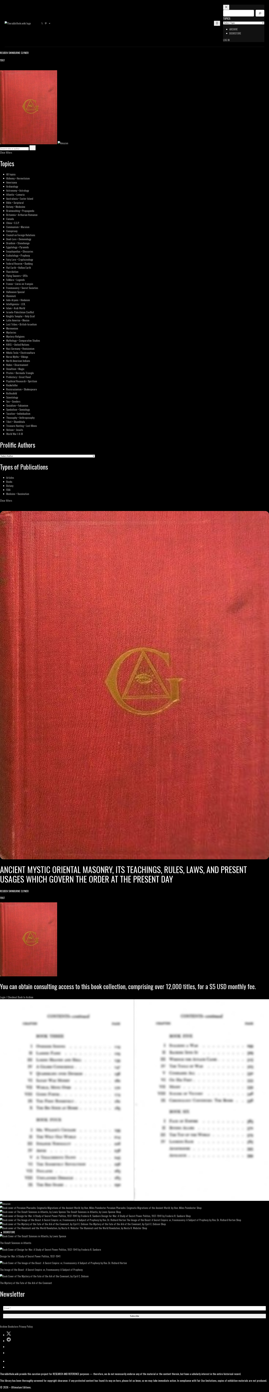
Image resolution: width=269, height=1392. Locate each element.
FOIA (8, 490)
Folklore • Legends (15, 280)
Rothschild (11, 393)
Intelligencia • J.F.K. (15, 304)
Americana (11, 182)
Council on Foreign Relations (20, 235)
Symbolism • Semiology (18, 409)
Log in (226, 40)
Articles (10, 478)
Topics (226, 18)
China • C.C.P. (12, 223)
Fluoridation (12, 272)
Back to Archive (25, 997)
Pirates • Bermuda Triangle (20, 373)
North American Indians (18, 361)
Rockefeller (12, 385)
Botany (9, 486)
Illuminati (11, 296)
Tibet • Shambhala (15, 422)
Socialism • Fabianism (17, 405)
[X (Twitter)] (5, 68)
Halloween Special (15, 292)
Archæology (12, 186)
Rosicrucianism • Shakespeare (21, 389)
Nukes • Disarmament (17, 365)
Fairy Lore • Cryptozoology (19, 259)
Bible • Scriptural (15, 203)
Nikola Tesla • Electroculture (20, 353)
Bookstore (13, 1326)
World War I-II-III (14, 434)
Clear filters (6, 152)
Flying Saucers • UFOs (17, 276)
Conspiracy (11, 231)
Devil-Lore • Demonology (18, 239)
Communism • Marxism (17, 227)
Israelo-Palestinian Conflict (20, 312)
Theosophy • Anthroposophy (20, 418)
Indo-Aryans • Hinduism (18, 300)
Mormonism (12, 328)
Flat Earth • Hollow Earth (18, 268)
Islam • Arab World (15, 308)
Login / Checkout (8, 997)
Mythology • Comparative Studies (23, 340)
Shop (199, 1208)
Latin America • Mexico (17, 320)
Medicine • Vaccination (17, 494)
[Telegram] (12, 68)
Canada (10, 219)
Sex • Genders (13, 401)
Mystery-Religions (15, 336)
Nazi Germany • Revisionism (20, 349)
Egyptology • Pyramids (17, 247)
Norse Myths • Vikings (17, 357)
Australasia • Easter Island (19, 199)
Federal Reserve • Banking (19, 263)
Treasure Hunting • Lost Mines (21, 426)
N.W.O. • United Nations (17, 344)
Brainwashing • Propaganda (20, 211)
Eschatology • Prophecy (18, 255)
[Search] (260, 13)
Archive (3, 1326)
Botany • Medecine (15, 207)
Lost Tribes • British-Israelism (21, 324)
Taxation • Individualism (18, 413)
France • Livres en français (19, 284)
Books (9, 482)
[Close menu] (226, 7)
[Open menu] (217, 23)
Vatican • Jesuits (14, 430)
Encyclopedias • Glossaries (19, 251)
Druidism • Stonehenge (18, 243)
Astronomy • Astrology (17, 190)
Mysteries (11, 332)
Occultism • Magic (15, 369)
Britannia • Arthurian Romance (22, 215)
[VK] (9, 68)
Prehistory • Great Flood (18, 377)
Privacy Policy (26, 1326)
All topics (11, 174)
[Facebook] (2, 68)
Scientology (12, 397)
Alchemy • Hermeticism (18, 178)
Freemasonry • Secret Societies (22, 288)
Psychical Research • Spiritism (21, 381)
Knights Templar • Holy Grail (20, 316)
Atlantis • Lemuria (15, 194)
